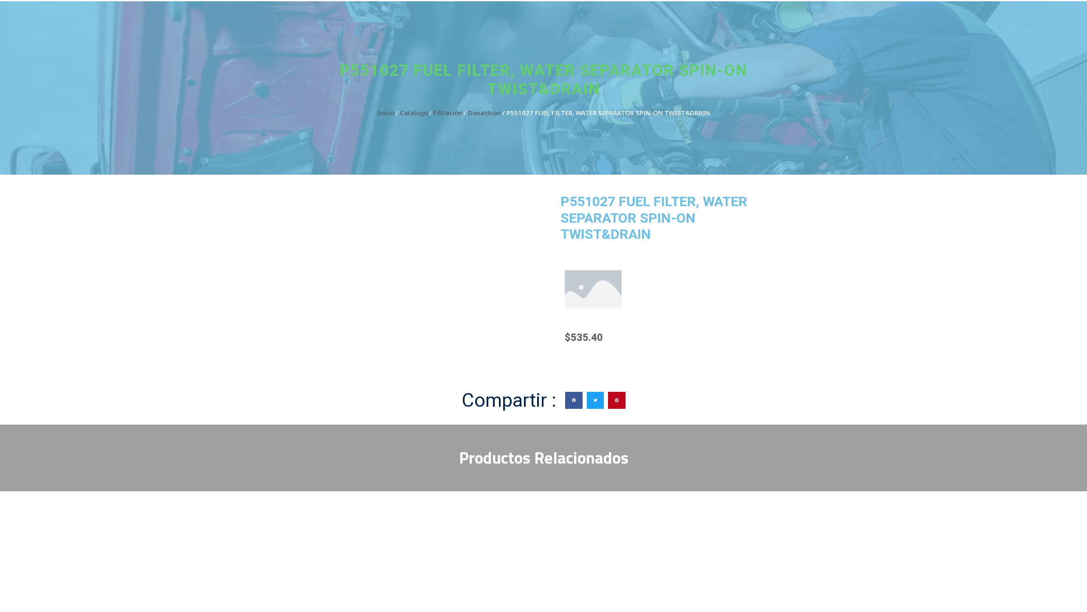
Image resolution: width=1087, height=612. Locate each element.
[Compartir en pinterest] (616, 400)
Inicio (385, 112)
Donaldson (484, 112)
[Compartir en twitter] (595, 400)
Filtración (448, 112)
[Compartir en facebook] (574, 400)
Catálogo (414, 112)
